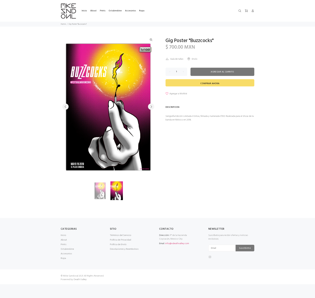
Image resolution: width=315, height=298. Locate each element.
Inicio (63, 235)
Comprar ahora (209, 83)
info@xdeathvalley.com (177, 243)
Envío (194, 59)
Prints (63, 244)
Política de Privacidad (120, 240)
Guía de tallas (176, 59)
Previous (65, 106)
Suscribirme (245, 248)
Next (151, 106)
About (64, 240)
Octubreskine (67, 249)
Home (63, 24)
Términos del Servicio (120, 235)
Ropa (63, 258)
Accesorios (66, 254)
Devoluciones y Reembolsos (124, 249)
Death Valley (80, 279)
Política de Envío (118, 244)
